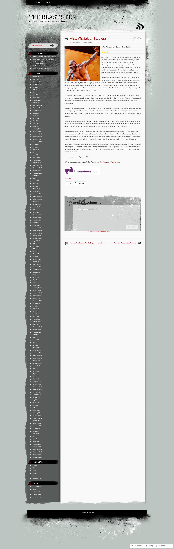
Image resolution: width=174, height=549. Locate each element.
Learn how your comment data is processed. (98, 231)
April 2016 (35, 345)
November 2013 (37, 420)
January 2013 (37, 446)
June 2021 (36, 212)
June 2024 (36, 118)
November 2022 (37, 168)
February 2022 (37, 191)
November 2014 (37, 389)
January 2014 (37, 415)
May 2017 (35, 311)
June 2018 (36, 277)
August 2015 (36, 366)
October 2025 (37, 82)
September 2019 (37, 238)
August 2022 (36, 175)
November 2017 (37, 295)
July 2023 (35, 147)
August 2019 (36, 241)
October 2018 (37, 267)
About (48, 2)
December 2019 (37, 230)
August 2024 (36, 113)
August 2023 (36, 144)
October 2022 (37, 170)
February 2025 (37, 100)
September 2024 (37, 110)
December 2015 (37, 355)
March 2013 (36, 441)
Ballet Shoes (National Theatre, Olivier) (44, 59)
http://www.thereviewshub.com (110, 162)
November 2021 (37, 199)
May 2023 (35, 152)
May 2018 (35, 280)
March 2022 (36, 188)
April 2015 (35, 376)
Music (34, 468)
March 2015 (36, 379)
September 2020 (37, 220)
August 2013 (36, 428)
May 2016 (35, 342)
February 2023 (37, 160)
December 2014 (37, 387)
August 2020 (36, 222)
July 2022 (35, 178)
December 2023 (37, 134)
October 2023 (37, 139)
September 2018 (37, 269)
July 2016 (35, 337)
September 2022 (37, 173)
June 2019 (36, 246)
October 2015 (37, 360)
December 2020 (37, 215)
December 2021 (37, 196)
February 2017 (37, 319)
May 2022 (35, 183)
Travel (34, 475)
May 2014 (35, 405)
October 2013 (37, 423)
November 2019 (37, 233)
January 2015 (37, 384)
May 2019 (35, 248)
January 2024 (37, 131)
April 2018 (35, 282)
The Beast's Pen (52, 17)
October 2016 (37, 329)
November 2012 (37, 452)
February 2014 (37, 413)
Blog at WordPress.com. (87, 512)
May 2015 (35, 373)
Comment (132, 227)
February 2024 (37, 128)
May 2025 (35, 92)
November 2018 (37, 264)
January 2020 (37, 228)
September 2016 (37, 332)
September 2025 (37, 84)
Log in (34, 489)
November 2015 (37, 358)
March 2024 (36, 126)
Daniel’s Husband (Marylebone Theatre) (44, 56)
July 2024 (35, 115)
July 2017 (35, 306)
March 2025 (36, 97)
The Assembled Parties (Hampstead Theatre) (39, 62)
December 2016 (37, 324)
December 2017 (37, 293)
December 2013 (37, 418)
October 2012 (37, 454)
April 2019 (35, 251)
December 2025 (37, 76)
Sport (34, 470)
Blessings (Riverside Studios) (41, 68)
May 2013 (35, 436)
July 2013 (35, 431)
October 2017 (37, 298)
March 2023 (36, 157)
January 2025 (37, 102)
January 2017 (37, 321)
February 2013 (37, 444)
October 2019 (37, 235)
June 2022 (36, 181)
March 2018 (36, 285)
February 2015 (37, 381)
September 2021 (37, 204)
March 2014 (36, 410)
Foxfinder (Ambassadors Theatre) (125, 243)
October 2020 (37, 217)
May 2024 (35, 121)
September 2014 (37, 394)
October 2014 (37, 392)
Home (38, 2)
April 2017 (35, 314)
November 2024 (37, 108)
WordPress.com (37, 497)
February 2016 (37, 350)
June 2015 (36, 371)
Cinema (35, 465)
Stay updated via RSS (122, 23)
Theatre (35, 473)
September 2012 (37, 457)
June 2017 (36, 308)
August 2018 (36, 272)
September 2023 (37, 142)
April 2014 (35, 407)
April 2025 (35, 95)
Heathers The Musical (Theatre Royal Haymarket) (86, 243)
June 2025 (36, 89)
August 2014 (36, 397)
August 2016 (36, 334)
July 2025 (35, 87)
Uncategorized (37, 478)
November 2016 (37, 327)
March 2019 (36, 254)
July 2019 (35, 243)
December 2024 (37, 105)
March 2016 (36, 347)
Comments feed (37, 494)
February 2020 (37, 225)
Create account (37, 486)
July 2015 (35, 368)
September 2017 (37, 301)
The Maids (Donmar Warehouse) (42, 66)
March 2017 (36, 316)
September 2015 (37, 363)
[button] (82, 63)
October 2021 (37, 201)
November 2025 (37, 79)
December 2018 (37, 261)
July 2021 (35, 209)
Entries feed (36, 491)
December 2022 (37, 165)
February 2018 (37, 287)
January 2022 (37, 194)
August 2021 (36, 207)
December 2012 (37, 449)
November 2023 (37, 136)
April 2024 (35, 123)
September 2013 (37, 426)
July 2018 (35, 274)
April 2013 (35, 439)
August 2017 (36, 303)
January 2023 (37, 162)
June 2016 (36, 340)
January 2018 (37, 290)
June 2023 (36, 149)
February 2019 (37, 256)
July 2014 (35, 400)
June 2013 (36, 433)
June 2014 (36, 402)
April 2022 (35, 186)
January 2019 (37, 259)
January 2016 (37, 353)
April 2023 (35, 155)
